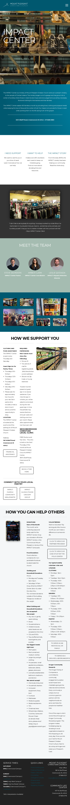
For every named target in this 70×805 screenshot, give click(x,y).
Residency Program (37, 785)
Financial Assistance (10, 453)
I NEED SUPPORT (13, 153)
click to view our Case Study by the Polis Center (57, 553)
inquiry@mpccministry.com (58, 778)
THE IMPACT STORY (57, 153)
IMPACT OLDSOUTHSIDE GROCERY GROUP (27, 493)
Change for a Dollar (37, 778)
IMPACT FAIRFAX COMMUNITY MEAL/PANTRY (10, 493)
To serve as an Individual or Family (57, 645)
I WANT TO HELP (35, 153)
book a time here (27, 470)
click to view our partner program (57, 542)
